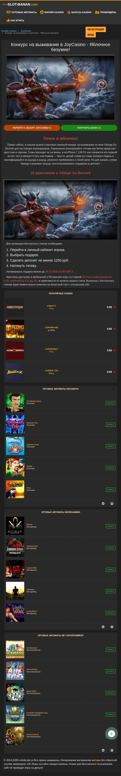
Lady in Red (32, 546)
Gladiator (30, 568)
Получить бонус (88, 128)
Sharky (29, 444)
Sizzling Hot (32, 488)
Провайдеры (108, 12)
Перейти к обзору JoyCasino (31, 128)
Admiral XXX (51, 371)
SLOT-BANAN (23, 4)
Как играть (17, 20)
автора (96, 760)
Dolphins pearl (33, 423)
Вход (91, 34)
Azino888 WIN (51, 327)
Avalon (29, 611)
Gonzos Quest (33, 713)
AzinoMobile (51, 349)
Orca (29, 466)
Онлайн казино (54, 12)
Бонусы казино (81, 12)
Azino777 (51, 306)
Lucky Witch (32, 589)
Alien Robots (32, 648)
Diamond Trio (32, 401)
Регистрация (96, 29)
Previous (103, 503)
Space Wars (31, 669)
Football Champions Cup (37, 691)
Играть (110, 403)
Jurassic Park (32, 524)
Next (111, 503)
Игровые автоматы (24, 12)
